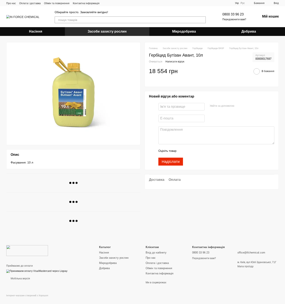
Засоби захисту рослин (107, 31)
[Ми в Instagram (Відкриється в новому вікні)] (110, 3)
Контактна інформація (86, 3)
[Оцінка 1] (183, 150)
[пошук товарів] (202, 19)
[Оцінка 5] (210, 150)
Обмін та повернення (56, 3)
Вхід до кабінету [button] (156, 252)
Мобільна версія (20, 278)
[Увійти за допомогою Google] (245, 106)
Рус (243, 3)
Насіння (35, 31)
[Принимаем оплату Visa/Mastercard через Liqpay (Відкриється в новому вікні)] (36, 271)
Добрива (248, 31)
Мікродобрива (184, 31)
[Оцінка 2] (190, 150)
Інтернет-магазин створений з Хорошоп (27, 295)
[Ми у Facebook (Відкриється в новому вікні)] (105, 3)
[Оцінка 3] (196, 150)
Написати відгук (174, 61)
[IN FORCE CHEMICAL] (27, 250)
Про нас (11, 3)
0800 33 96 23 (233, 14)
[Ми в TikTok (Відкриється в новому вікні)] (115, 3)
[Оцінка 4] (203, 150)
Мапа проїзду (245, 266)
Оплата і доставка (30, 3)
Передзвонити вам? (234, 19)
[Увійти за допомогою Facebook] (238, 106)
